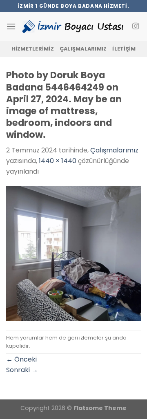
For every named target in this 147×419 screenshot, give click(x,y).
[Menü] (11, 26)
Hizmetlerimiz (32, 48)
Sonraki (22, 370)
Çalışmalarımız (83, 48)
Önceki (21, 359)
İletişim (124, 48)
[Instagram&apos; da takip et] (135, 26)
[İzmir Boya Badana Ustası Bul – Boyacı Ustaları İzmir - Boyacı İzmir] (73, 26)
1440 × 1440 (57, 160)
